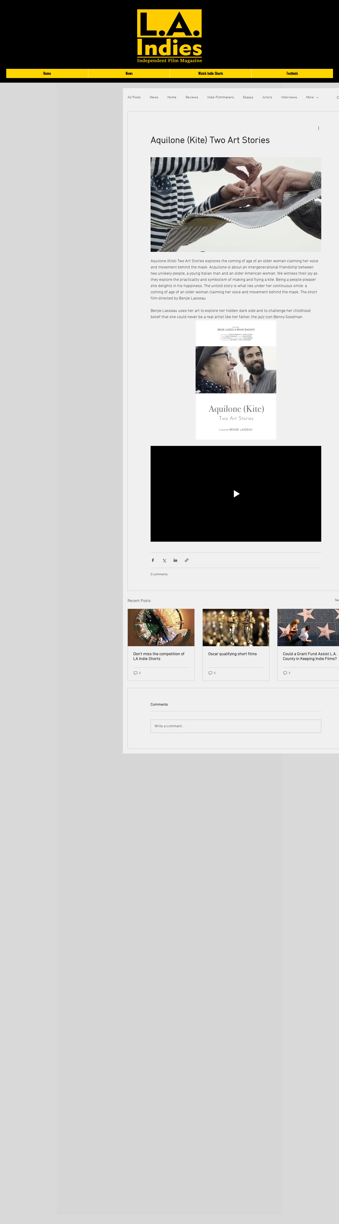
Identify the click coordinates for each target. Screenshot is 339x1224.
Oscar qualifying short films (232, 654)
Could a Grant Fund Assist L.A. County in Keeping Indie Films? (310, 656)
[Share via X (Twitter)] (164, 560)
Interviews (289, 97)
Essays (248, 97)
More (310, 97)
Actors (267, 97)
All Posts (134, 97)
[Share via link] (186, 560)
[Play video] (236, 494)
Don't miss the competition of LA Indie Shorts (158, 656)
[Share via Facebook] (153, 560)
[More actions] (318, 128)
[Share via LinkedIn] (175, 560)
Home (171, 97)
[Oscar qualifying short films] (236, 627)
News (154, 97)
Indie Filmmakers (220, 97)
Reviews (192, 97)
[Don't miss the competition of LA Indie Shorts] (161, 627)
